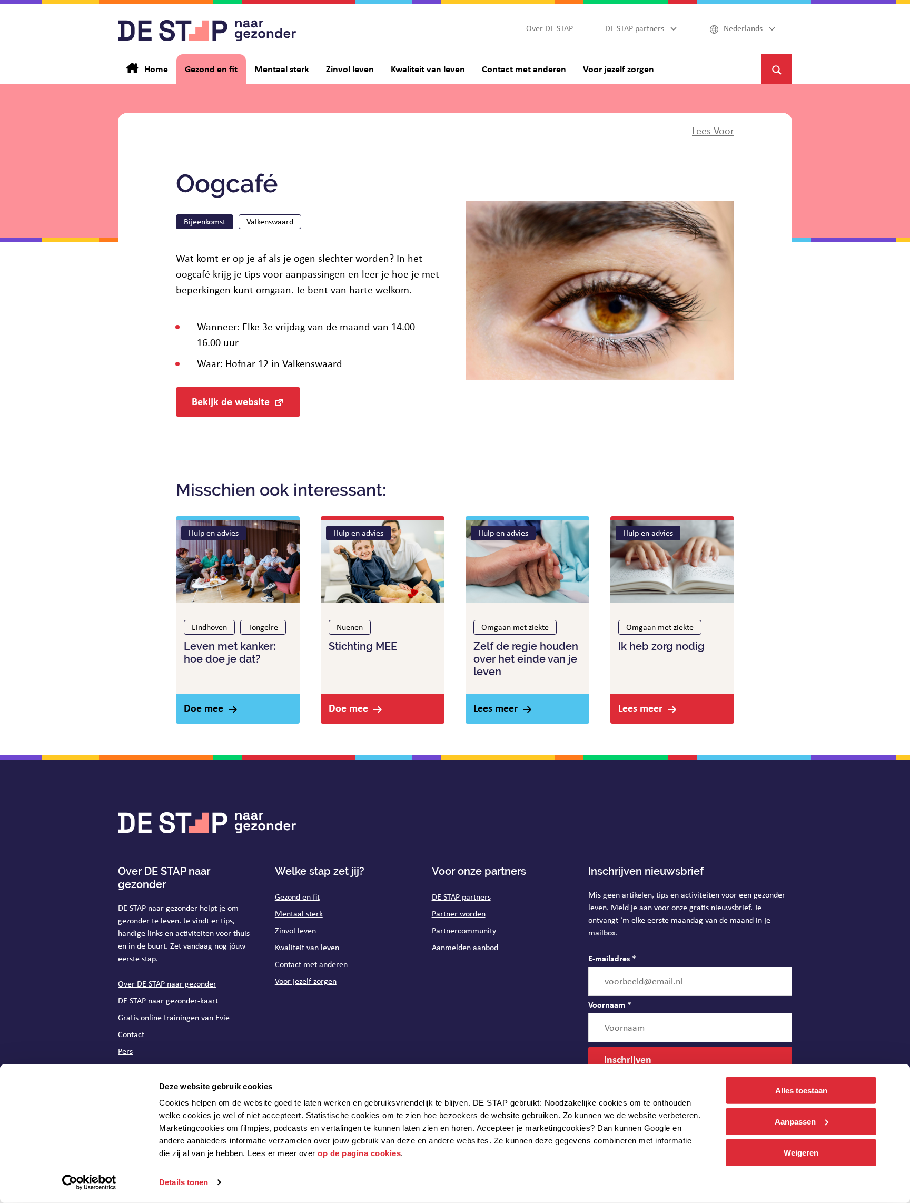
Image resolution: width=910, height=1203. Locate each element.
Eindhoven (209, 627)
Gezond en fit (297, 896)
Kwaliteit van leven (307, 947)
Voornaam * (609, 1004)
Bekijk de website (231, 401)
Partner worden (459, 913)
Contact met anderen (311, 964)
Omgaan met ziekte (515, 627)
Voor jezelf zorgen (306, 981)
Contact (131, 1034)
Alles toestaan (801, 1090)
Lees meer (495, 708)
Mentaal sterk (299, 913)
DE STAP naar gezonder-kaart (168, 1000)
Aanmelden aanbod (465, 947)
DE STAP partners (461, 896)
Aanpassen (795, 1121)
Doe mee (203, 708)
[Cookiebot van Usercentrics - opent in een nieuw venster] (89, 1182)
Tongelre (263, 627)
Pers (125, 1051)
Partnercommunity (464, 930)
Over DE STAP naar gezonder (167, 983)
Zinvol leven (295, 930)
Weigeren (801, 1152)
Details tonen (183, 1182)
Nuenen (350, 627)
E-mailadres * (612, 958)
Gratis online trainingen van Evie (174, 1017)
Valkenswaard (269, 221)
